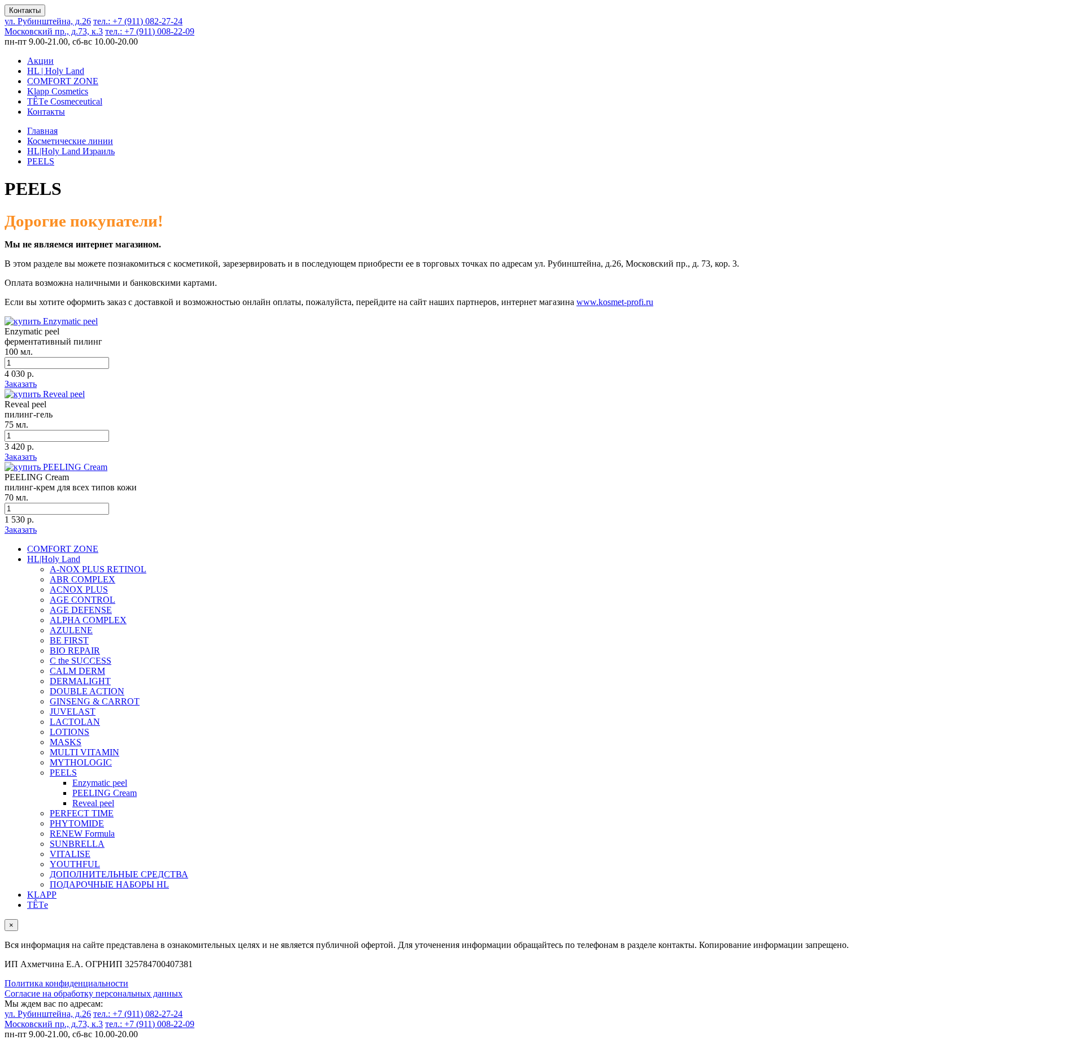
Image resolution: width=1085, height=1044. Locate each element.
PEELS (63, 772)
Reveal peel (93, 803)
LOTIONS (69, 732)
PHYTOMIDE (77, 823)
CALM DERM (77, 671)
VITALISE (70, 854)
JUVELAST (73, 711)
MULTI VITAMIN (84, 752)
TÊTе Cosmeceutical (64, 101)
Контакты (25, 10)
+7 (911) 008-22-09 (149, 31)
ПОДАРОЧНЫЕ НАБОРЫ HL (109, 884)
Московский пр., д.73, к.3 (54, 31)
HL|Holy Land (53, 559)
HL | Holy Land (55, 71)
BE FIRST (69, 640)
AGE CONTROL (82, 599)
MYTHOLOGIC (81, 762)
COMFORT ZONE (62, 81)
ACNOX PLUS (79, 589)
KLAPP (42, 894)
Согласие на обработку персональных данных (94, 993)
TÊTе (37, 905)
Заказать (21, 384)
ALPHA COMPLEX (88, 620)
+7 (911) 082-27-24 (138, 21)
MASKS (65, 742)
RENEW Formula (82, 833)
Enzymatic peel (99, 783)
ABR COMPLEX (82, 579)
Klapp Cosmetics (57, 91)
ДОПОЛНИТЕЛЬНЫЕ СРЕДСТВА (119, 874)
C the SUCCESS (80, 660)
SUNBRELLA (77, 844)
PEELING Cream (104, 793)
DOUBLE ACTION (87, 691)
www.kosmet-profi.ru (614, 302)
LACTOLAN (75, 722)
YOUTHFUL (75, 864)
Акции (40, 61)
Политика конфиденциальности (66, 983)
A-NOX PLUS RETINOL (98, 569)
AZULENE (71, 630)
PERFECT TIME (82, 813)
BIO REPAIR (75, 650)
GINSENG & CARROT (95, 701)
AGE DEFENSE (81, 610)
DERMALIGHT (80, 681)
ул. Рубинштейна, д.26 (48, 21)
